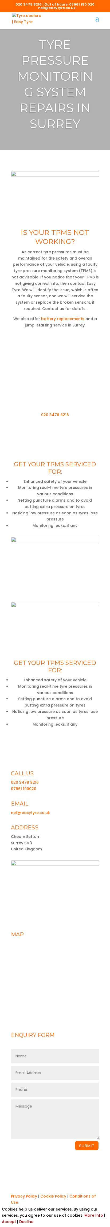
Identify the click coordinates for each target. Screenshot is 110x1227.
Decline (26, 1221)
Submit (87, 1145)
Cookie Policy (53, 1196)
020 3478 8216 (28, 4)
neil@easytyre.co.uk (30, 812)
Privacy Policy (24, 1196)
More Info (93, 1215)
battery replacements (62, 318)
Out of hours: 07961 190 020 (69, 4)
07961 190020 (23, 788)
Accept (9, 1221)
